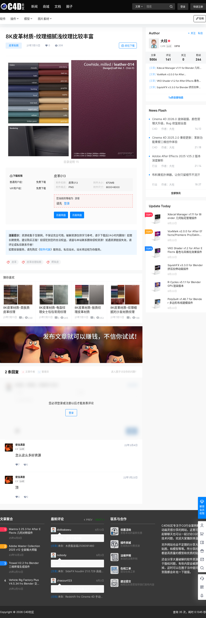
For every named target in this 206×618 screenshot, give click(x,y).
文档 (58, 6)
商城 (46, 6)
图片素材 (43, 18)
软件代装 (45, 249)
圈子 (69, 6)
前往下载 (130, 45)
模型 (27, 18)
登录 (182, 6)
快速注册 (198, 6)
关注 (193, 33)
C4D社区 (28, 612)
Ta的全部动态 (175, 97)
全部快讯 (176, 193)
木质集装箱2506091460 (79, 545)
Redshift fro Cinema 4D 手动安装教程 (88, 596)
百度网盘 (61, 215)
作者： (167, 128)
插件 (13, 18)
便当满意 (20, 445)
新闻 (34, 6)
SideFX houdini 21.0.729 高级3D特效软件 (90, 571)
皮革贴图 (14, 45)
